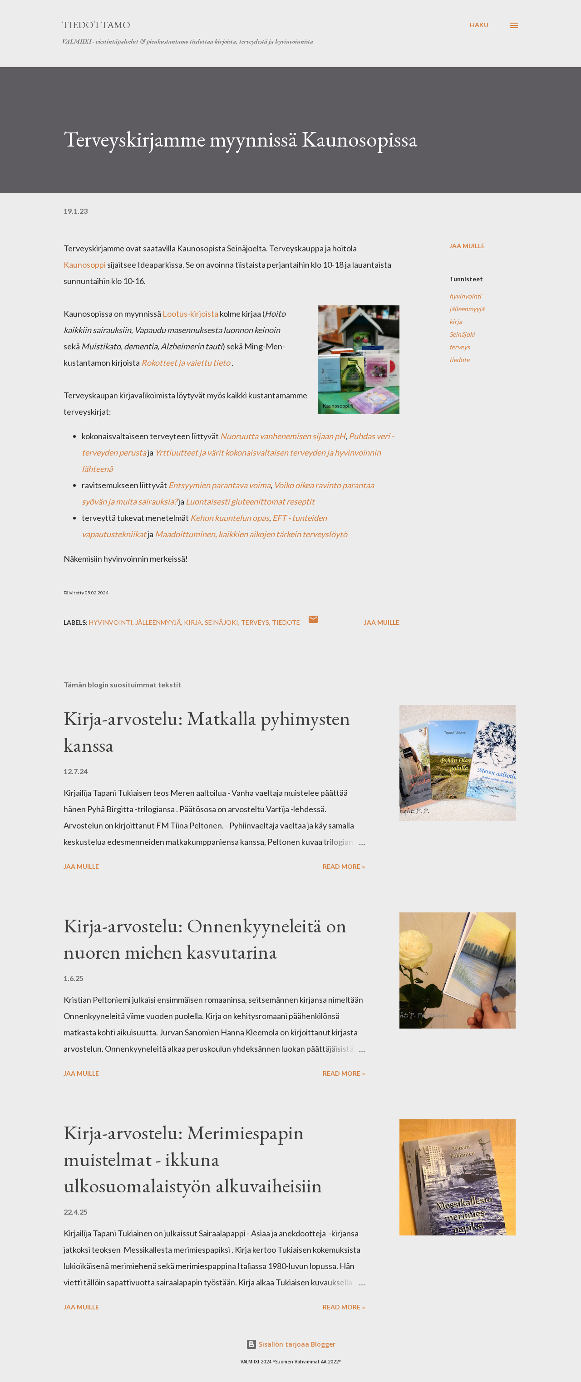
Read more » (344, 866)
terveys (459, 347)
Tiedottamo (96, 24)
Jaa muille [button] (467, 246)
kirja (455, 321)
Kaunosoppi (85, 265)
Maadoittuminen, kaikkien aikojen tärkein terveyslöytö (251, 534)
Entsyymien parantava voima (219, 485)
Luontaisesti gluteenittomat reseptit (250, 501)
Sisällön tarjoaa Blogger (296, 1344)
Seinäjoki (462, 334)
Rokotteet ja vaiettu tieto (185, 363)
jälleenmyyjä (466, 309)
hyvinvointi (465, 296)
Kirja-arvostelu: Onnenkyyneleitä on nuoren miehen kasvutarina (205, 938)
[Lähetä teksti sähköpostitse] (313, 622)
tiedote (459, 359)
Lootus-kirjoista (190, 314)
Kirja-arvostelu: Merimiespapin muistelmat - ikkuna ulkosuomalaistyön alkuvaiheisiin (193, 1158)
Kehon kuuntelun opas (229, 518)
